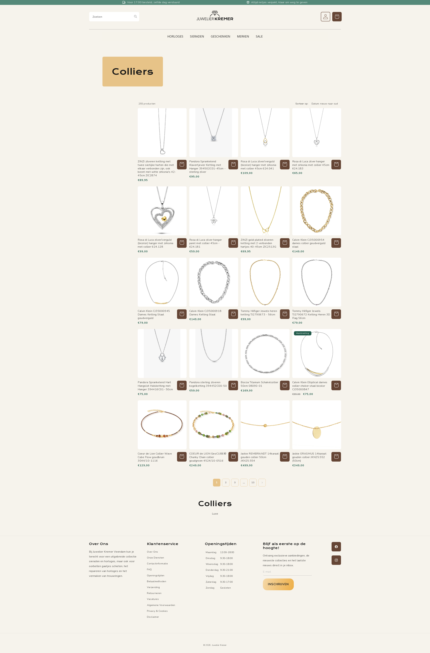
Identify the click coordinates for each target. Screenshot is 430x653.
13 (252, 482)
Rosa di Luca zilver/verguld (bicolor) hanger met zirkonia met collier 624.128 (155, 243)
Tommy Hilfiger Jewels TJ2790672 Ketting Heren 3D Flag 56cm (311, 314)
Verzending (153, 587)
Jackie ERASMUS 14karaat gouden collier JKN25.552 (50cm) (309, 457)
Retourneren (154, 593)
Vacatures (153, 599)
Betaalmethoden (156, 581)
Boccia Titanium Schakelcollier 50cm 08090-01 (259, 384)
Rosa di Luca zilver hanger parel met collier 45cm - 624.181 (205, 243)
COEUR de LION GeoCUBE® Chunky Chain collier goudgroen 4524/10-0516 (207, 457)
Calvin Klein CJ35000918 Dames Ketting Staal (205, 312)
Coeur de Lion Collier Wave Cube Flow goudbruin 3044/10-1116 (155, 457)
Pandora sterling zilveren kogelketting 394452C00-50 (208, 384)
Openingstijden (155, 575)
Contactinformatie (157, 563)
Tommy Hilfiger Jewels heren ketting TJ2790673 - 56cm (259, 312)
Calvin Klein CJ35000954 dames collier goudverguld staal (309, 243)
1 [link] (217, 482)
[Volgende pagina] (262, 482)
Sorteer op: (301, 103)
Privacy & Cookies (157, 610)
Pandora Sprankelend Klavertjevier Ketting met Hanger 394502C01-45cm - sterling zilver (207, 167)
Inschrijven (278, 584)
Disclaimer (153, 616)
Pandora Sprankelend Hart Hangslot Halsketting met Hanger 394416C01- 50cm (155, 386)
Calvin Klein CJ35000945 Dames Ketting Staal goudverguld (154, 314)
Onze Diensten (155, 557)
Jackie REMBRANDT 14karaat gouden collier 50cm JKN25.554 (260, 457)
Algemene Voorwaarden (161, 605)
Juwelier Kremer (219, 645)
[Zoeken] (135, 16)
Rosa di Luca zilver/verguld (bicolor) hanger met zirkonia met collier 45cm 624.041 (258, 165)
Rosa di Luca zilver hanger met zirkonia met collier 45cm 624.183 (310, 165)
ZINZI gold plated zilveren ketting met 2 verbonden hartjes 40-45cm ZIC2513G (258, 243)
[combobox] (114, 16)
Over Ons (152, 551)
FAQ (149, 569)
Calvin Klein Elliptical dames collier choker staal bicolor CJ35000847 (309, 386)
